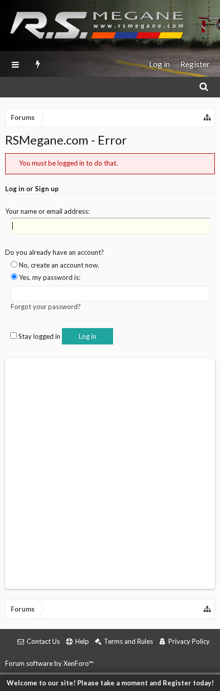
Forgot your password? (46, 306)
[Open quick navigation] (208, 117)
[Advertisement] (110, 473)
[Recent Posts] (38, 64)
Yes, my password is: (48, 277)
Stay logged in (38, 336)
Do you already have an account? (54, 252)
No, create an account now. (58, 265)
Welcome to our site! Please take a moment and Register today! (110, 683)
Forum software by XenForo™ (49, 663)
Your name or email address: (47, 211)
